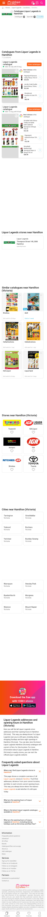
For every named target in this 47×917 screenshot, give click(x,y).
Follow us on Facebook (9, 863)
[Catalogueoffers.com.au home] (14, 3)
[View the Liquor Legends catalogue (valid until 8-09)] (10, 136)
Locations (26, 8)
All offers (5, 841)
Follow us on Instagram (9, 866)
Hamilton (7, 772)
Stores (7, 8)
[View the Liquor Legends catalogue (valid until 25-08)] (10, 86)
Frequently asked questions (11, 836)
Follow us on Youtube (9, 868)
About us (5, 849)
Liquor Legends (16, 8)
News (4, 854)
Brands (4, 844)
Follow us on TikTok (8, 871)
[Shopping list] (37, 3)
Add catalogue (7, 851)
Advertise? (5, 838)
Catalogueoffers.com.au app (11, 846)
